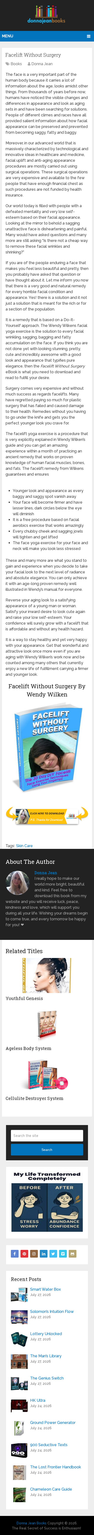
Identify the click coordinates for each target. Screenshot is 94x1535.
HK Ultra (37, 1400)
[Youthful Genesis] (47, 975)
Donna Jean (42, 64)
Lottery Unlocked (46, 1333)
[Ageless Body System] (47, 1025)
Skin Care (24, 846)
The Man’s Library (45, 1356)
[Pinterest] (24, 1254)
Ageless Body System (28, 1048)
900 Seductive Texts (48, 1445)
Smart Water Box (45, 1289)
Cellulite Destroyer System (34, 1098)
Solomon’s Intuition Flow (52, 1311)
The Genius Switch (47, 1378)
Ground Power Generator (52, 1422)
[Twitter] (53, 1254)
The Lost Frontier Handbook (55, 1467)
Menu (7, 36)
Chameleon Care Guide (51, 1489)
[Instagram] (34, 1254)
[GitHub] (72, 1254)
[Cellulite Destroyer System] (47, 1075)
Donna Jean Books (32, 1523)
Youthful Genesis (24, 998)
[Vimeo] (63, 1254)
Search (46, 1150)
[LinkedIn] (43, 1254)
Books (16, 64)
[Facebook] (15, 1254)
